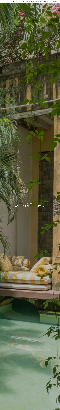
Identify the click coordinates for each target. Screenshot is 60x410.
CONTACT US (46, 1)
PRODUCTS (33, 1)
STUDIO (37, 1)
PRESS (41, 1)
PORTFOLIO (28, 1)
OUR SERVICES (22, 1)
